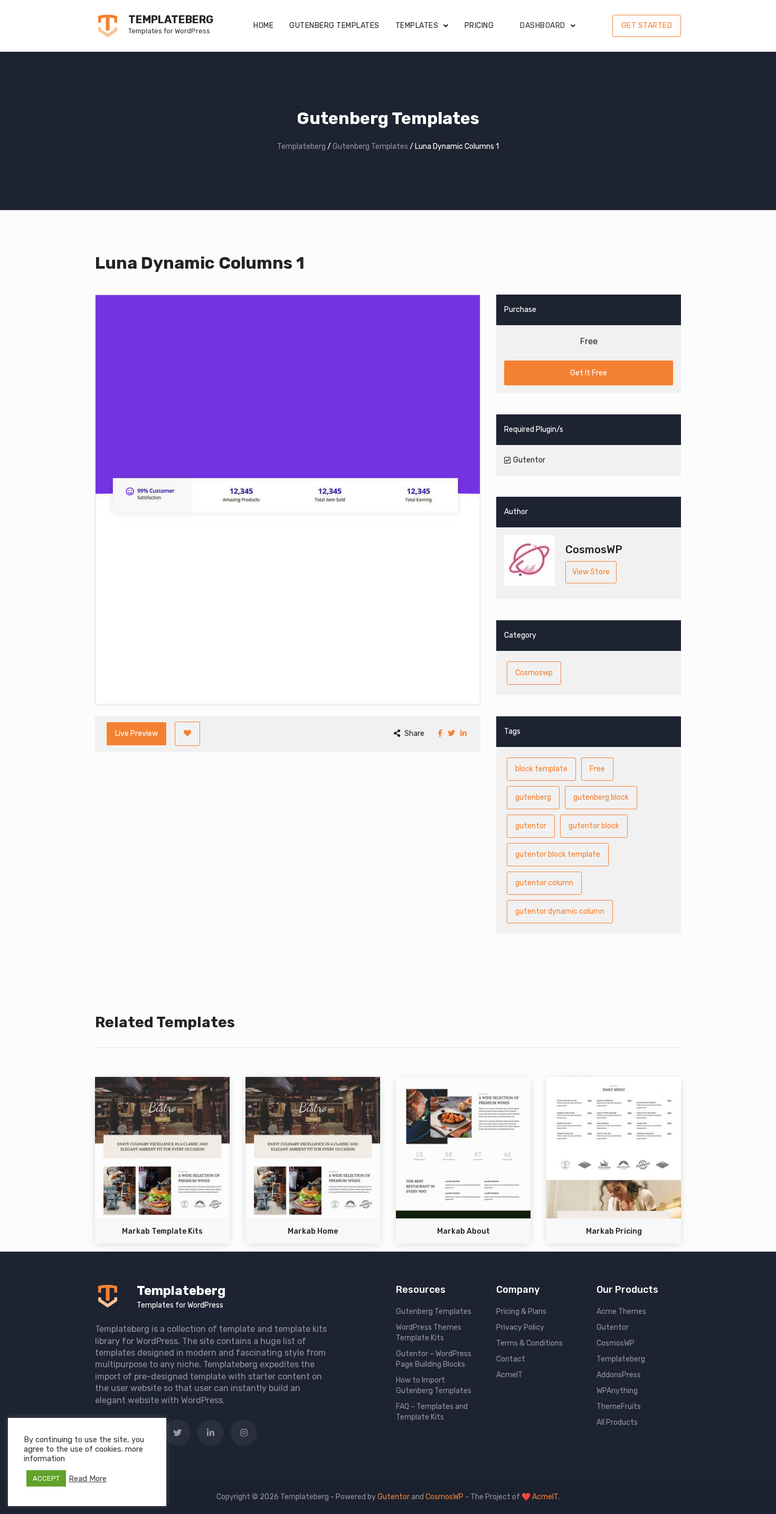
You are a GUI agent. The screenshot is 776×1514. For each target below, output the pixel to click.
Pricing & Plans (521, 1311)
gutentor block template (557, 854)
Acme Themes (621, 1311)
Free (597, 768)
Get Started (647, 25)
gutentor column (544, 882)
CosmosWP (616, 1343)
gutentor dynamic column (559, 911)
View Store (591, 571)
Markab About (463, 1231)
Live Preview (136, 733)
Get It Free (588, 372)
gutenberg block (601, 797)
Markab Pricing (614, 1231)
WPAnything (617, 1390)
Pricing (479, 25)
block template (541, 768)
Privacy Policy (520, 1327)
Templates (417, 25)
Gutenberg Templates (334, 25)
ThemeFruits (619, 1406)
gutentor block (594, 825)
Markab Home (313, 1231)
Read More (88, 1478)
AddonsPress (619, 1374)
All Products (617, 1422)
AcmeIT (509, 1374)
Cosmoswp (534, 672)
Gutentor (613, 1327)
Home (263, 25)
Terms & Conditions (529, 1343)
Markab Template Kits (162, 1231)
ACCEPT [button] (46, 1478)
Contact (510, 1359)
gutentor (530, 825)
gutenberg (533, 797)
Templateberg (170, 19)
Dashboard (542, 25)
